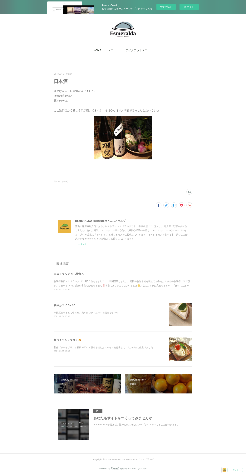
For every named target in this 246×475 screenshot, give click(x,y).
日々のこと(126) (61, 181)
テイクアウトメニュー (139, 50)
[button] (97, 50)
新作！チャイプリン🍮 (67, 340)
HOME (97, 50)
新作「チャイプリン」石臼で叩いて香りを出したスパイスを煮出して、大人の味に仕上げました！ (104, 347)
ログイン (189, 7)
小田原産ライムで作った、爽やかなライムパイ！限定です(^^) (86, 312)
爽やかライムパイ (64, 305)
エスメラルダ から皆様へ (69, 274)
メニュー (113, 50)
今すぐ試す (166, 6)
